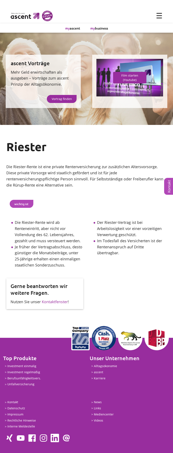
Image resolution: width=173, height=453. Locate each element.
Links (97, 408)
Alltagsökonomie (105, 366)
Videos (98, 420)
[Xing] (9, 438)
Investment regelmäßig (23, 372)
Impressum (15, 414)
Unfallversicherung (20, 384)
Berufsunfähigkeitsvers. (24, 378)
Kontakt (12, 402)
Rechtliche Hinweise (21, 420)
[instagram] (43, 438)
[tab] (21, 204)
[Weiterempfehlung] (66, 438)
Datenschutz (16, 408)
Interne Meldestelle (21, 427)
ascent (72, 28)
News (98, 402)
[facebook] (32, 438)
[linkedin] (55, 438)
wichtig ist (21, 204)
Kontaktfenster (55, 301)
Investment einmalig (21, 366)
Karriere (99, 378)
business (99, 28)
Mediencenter (104, 414)
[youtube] (21, 438)
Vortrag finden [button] (62, 99)
